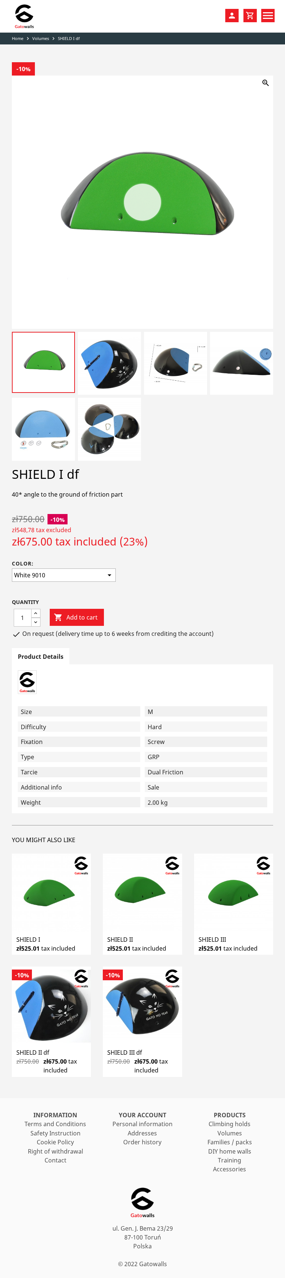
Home (17, 38)
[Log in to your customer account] (232, 15)
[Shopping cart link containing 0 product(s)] (250, 15)
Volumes (40, 38)
